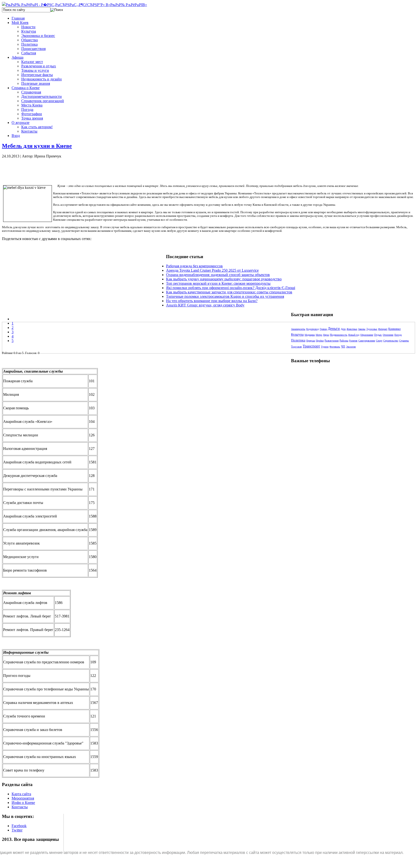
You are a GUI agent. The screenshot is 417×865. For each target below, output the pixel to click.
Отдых (378, 334)
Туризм (324, 346)
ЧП (343, 346)
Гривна (323, 329)
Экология (351, 346)
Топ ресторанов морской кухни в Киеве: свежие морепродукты (218, 283)
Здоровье (371, 328)
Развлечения (332, 340)
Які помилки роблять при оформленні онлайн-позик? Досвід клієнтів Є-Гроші (230, 288)
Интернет (382, 329)
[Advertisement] (84, 169)
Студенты (404, 340)
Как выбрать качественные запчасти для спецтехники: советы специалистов (229, 292)
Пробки (320, 340)
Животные (352, 329)
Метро (319, 334)
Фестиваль (334, 346)
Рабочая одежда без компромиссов (194, 266)
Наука (326, 334)
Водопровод (312, 329)
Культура (297, 334)
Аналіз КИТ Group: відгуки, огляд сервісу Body (205, 305)
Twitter (17, 830)
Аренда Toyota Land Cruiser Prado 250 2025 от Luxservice (212, 270)
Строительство (390, 340)
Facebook (19, 826)
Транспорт (311, 346)
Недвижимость (338, 334)
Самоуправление (366, 340)
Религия (353, 340)
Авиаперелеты (298, 329)
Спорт (379, 340)
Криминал (394, 329)
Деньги (334, 328)
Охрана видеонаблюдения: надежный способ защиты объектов (218, 275)
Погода (398, 334)
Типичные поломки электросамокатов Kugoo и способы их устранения (225, 296)
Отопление (388, 334)
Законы (361, 329)
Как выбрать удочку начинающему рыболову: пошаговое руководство (224, 279)
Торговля (296, 346)
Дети (343, 329)
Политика (298, 340)
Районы (344, 340)
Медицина (310, 334)
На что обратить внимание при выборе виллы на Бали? (211, 301)
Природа (310, 340)
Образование (366, 334)
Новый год (353, 334)
